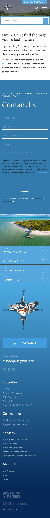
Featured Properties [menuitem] (12, 393)
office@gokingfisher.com (18, 361)
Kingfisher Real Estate (34, 2)
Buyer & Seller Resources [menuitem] (15, 439)
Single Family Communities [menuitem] (16, 424)
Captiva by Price (13, 270)
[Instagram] (4, 370)
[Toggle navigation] (44, 7)
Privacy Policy (41, 173)
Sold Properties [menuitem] (10, 397)
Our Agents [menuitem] (8, 470)
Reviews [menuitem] (7, 478)
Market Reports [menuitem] (10, 443)
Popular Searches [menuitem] (11, 401)
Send (25, 192)
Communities (11, 280)
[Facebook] (9, 370)
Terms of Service (7, 201)
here (4, 63)
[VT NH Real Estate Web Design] (25, 495)
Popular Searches (14, 252)
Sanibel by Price (13, 261)
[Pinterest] (13, 370)
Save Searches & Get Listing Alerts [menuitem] (19, 405)
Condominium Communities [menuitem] (16, 420)
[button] (45, 21)
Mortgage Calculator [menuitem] (13, 447)
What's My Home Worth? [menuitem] (15, 451)
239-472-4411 (27, 343)
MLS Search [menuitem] (8, 389)
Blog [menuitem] (5, 474)
